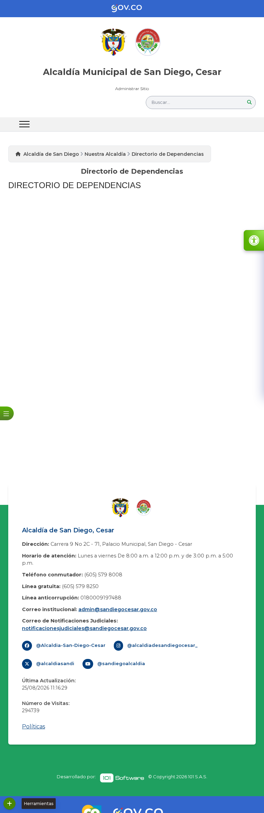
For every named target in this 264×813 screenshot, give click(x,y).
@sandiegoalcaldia (121, 663)
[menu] (24, 124)
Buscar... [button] (161, 102)
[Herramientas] (9, 804)
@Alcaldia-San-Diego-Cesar (71, 645)
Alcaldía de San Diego (51, 154)
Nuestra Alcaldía (105, 154)
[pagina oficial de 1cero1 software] (122, 777)
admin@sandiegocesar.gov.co (117, 609)
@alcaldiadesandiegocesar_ (162, 645)
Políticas (33, 726)
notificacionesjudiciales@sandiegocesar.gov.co (84, 628)
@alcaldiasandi (55, 663)
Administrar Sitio (132, 88)
